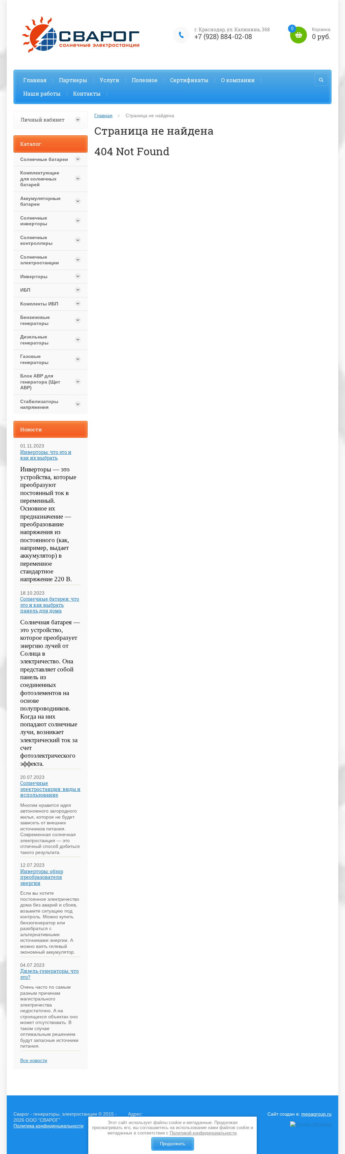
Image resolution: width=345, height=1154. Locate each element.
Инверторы (34, 276)
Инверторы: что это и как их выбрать (45, 455)
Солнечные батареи (44, 159)
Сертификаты (189, 80)
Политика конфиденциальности (48, 1125)
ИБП (25, 290)
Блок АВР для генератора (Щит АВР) (40, 381)
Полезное (145, 80)
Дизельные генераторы (34, 339)
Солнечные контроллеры (36, 240)
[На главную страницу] (84, 34)
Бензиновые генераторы (35, 320)
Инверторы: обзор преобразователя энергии (41, 877)
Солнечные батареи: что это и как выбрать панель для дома (49, 605)
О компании (238, 80)
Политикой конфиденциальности (203, 1132)
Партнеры (73, 80)
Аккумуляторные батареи (40, 201)
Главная (34, 80)
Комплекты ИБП (39, 303)
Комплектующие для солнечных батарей (39, 178)
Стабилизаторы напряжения (39, 404)
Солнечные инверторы (33, 221)
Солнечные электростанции (39, 260)
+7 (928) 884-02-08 (223, 36)
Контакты (87, 93)
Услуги (109, 80)
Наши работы (42, 93)
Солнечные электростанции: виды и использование (50, 789)
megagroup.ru (316, 1114)
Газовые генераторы (34, 359)
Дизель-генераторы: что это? (49, 974)
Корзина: (311, 34)
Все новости (33, 1060)
